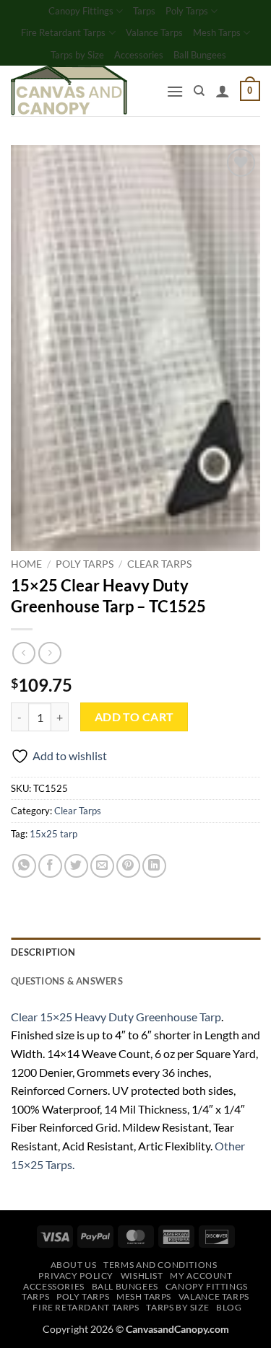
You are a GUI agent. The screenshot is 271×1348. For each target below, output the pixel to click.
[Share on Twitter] (76, 866)
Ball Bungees (199, 55)
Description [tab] (43, 952)
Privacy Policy (75, 1275)
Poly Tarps (186, 11)
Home (26, 564)
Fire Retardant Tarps (63, 32)
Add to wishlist (70, 755)
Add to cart (134, 716)
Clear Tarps (159, 564)
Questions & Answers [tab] (67, 981)
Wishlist (142, 1275)
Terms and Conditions (160, 1264)
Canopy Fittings (80, 11)
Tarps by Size (77, 55)
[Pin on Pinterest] (128, 866)
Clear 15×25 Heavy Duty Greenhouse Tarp (116, 1016)
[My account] (222, 91)
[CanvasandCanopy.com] (83, 91)
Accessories (138, 55)
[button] (175, 91)
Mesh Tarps (217, 32)
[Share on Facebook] (50, 866)
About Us (74, 1264)
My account (201, 1275)
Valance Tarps (154, 32)
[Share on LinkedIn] (154, 866)
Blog (228, 1307)
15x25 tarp (53, 834)
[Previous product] (49, 653)
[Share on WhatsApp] (24, 866)
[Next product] (23, 653)
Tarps (144, 11)
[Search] (199, 91)
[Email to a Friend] (102, 866)
